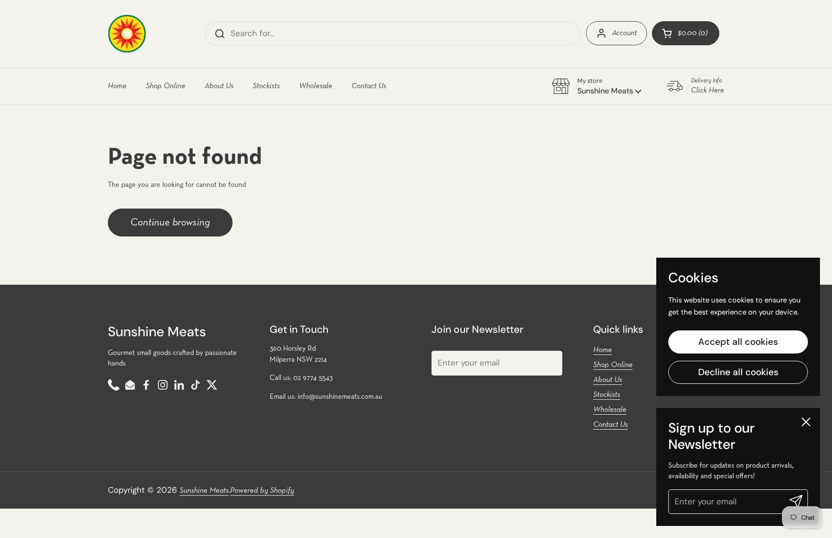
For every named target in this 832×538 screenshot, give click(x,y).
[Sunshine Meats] (127, 33)
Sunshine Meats (204, 491)
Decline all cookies (738, 372)
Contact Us (610, 425)
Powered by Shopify (262, 491)
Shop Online (613, 365)
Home (602, 350)
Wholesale (609, 410)
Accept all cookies (738, 342)
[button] (685, 33)
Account (624, 33)
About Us (607, 380)
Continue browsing (170, 222)
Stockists (606, 395)
